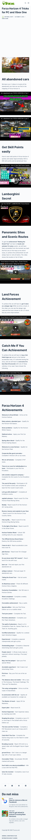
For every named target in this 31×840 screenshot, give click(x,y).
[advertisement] (15, 38)
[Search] (25, 3)
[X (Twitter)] (12, 786)
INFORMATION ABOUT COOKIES (9, 838)
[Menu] (28, 3)
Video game (5, 18)
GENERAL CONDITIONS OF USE (9, 835)
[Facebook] (5, 786)
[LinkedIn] (25, 786)
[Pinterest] (19, 786)
